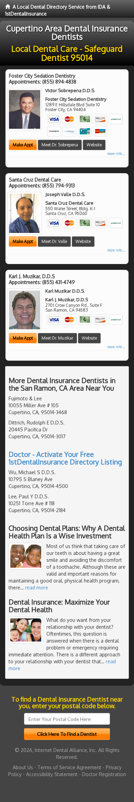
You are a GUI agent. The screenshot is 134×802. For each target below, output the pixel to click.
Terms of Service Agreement (69, 767)
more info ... (116, 153)
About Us (23, 767)
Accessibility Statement (52, 774)
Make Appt (23, 144)
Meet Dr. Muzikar (57, 338)
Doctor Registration (104, 774)
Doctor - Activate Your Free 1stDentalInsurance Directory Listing (65, 458)
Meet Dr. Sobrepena (60, 144)
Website (94, 144)
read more (36, 587)
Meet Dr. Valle (54, 241)
